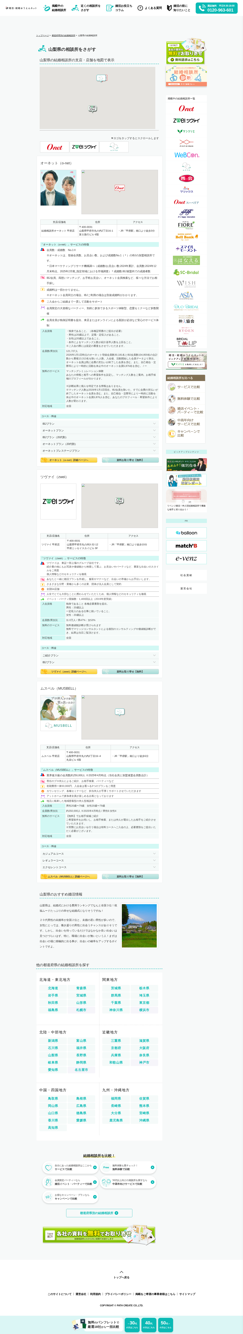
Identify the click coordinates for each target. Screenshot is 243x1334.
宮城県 (81, 995)
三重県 (116, 1040)
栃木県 (144, 988)
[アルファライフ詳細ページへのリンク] (186, 213)
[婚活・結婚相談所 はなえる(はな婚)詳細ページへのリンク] (186, 260)
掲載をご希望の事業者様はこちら (155, 1293)
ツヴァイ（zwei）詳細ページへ (68, 671)
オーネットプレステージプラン (61, 450)
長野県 (81, 1055)
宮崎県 (144, 1113)
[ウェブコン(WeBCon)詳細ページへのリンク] (186, 155)
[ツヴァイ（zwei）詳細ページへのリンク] (186, 120)
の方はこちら (132, 1324)
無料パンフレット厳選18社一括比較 (103, 1324)
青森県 (81, 988)
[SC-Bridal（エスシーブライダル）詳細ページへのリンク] (186, 272)
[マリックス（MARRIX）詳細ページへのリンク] (186, 190)
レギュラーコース (53, 860)
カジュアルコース (53, 853)
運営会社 (186, 588)
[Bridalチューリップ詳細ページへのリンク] (186, 342)
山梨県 (53, 1055)
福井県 (81, 1048)
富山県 (81, 1040)
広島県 (81, 1106)
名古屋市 (81, 1070)
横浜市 (144, 1010)
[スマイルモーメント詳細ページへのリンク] (186, 248)
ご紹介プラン (51, 655)
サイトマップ (187, 1293)
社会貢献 (186, 575)
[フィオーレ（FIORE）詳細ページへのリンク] (186, 225)
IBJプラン (48, 423)
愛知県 (53, 1070)
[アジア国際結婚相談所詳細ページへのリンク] (186, 295)
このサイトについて (60, 1293)
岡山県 (53, 1106)
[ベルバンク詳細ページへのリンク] (186, 237)
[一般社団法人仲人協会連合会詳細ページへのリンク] (186, 319)
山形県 (81, 1002)
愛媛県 (81, 1120)
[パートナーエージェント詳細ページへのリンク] (186, 143)
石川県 (53, 1048)
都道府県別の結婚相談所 (96, 1213)
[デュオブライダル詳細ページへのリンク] (186, 307)
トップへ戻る (121, 1277)
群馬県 (116, 995)
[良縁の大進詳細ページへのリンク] (186, 330)
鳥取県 (53, 1098)
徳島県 (81, 1113)
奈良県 (144, 1055)
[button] (92, 109)
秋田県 (53, 1002)
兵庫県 (116, 1055)
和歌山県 (116, 1062)
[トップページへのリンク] (21, 7)
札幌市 (81, 1010)
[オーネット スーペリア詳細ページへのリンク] (186, 202)
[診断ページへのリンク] (186, 87)
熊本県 (144, 1106)
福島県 (53, 1010)
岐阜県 (53, 1062)
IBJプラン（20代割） (55, 437)
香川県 (53, 1120)
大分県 (116, 1113)
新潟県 (53, 1040)
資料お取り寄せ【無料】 (130, 460)
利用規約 (95, 1293)
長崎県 (116, 1106)
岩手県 (53, 995)
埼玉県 (144, 995)
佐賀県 (144, 1098)
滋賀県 (144, 1040)
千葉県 (116, 1002)
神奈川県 (116, 1010)
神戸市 (144, 1062)
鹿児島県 (116, 1120)
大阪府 (144, 1048)
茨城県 (116, 988)
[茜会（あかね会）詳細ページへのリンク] (186, 178)
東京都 (144, 1002)
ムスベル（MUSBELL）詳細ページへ (69, 876)
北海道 (53, 988)
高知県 (53, 1127)
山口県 (53, 1113)
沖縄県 (144, 1120)
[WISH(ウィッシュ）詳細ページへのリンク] (186, 284)
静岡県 (81, 1062)
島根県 (81, 1098)
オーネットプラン (53, 430)
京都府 (116, 1048)
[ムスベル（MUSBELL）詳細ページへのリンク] (186, 166)
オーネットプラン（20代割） (60, 443)
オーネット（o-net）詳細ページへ (68, 460)
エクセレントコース (55, 867)
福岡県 (116, 1098)
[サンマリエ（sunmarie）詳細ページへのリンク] (186, 131)
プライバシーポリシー (118, 1293)
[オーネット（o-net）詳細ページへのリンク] (186, 108)
